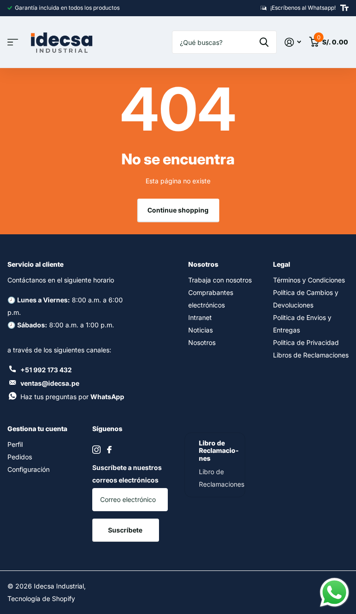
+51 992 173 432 (46, 370)
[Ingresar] (292, 42)
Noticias (200, 330)
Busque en (264, 42)
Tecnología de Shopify (41, 598)
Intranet (200, 317)
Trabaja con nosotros (220, 280)
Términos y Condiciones (309, 280)
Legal (281, 264)
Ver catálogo (12, 42)
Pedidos (19, 457)
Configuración (28, 469)
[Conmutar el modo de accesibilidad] (344, 7)
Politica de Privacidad (306, 342)
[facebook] (109, 449)
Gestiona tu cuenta (37, 428)
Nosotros (203, 264)
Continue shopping (178, 210)
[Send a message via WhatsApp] (334, 592)
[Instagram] (96, 449)
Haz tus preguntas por (72, 397)
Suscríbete (126, 530)
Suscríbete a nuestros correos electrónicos (127, 474)
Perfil (15, 444)
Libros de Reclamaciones (311, 355)
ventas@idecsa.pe (49, 383)
